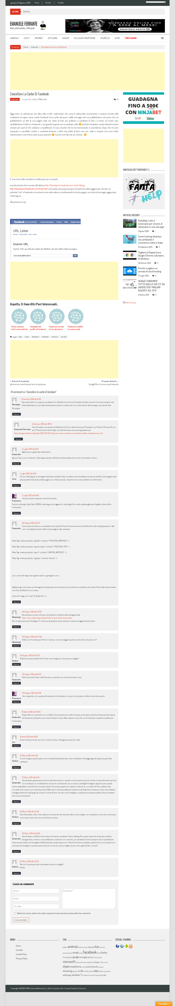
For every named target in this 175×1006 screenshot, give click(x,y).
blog (20, 337)
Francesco (16, 501)
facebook (45, 337)
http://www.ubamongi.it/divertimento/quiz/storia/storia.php (47, 618)
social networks (91, 966)
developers (35, 337)
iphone (91, 957)
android (72, 946)
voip (104, 971)
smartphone (75, 966)
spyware (101, 967)
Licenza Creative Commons (75, 988)
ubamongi (16, 642)
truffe (81, 970)
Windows (14, 38)
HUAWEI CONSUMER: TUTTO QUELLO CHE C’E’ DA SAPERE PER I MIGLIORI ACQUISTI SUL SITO (151, 286)
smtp (83, 967)
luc (13, 742)
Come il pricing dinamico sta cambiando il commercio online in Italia (51, 11)
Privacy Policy (21, 958)
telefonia (75, 971)
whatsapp (67, 974)
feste (99, 953)
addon (65, 947)
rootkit (102, 962)
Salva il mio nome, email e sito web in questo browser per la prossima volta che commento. (54, 913)
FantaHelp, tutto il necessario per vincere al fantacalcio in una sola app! (151, 223)
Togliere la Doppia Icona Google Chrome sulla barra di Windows (151, 255)
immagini (83, 957)
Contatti (61, 3)
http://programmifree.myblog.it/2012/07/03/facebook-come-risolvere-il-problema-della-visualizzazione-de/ (58, 433)
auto (85, 947)
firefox (104, 952)
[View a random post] (162, 38)
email (75, 952)
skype (66, 966)
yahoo (97, 975)
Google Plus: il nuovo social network (103, 384)
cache (27, 337)
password (90, 962)
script (105, 962)
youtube (102, 975)
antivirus (81, 947)
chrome (102, 947)
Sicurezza (105, 38)
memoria (55, 337)
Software (52, 38)
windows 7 (77, 974)
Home (37, 3)
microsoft (69, 961)
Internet (39, 38)
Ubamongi (16, 617)
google (76, 956)
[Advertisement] (87, 71)
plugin (97, 962)
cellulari (90, 947)
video (96, 971)
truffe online (88, 971)
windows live (86, 975)
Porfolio (48, 3)
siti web (63, 337)
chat (96, 947)
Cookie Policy (21, 954)
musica (78, 962)
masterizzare (98, 957)
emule (80, 953)
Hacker (65, 38)
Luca (14, 479)
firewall (65, 957)
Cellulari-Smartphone (84, 38)
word (93, 975)
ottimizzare (83, 962)
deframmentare (67, 953)
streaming (67, 970)
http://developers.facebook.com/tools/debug (65, 185)
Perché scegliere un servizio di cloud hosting (149, 270)
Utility (27, 38)
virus (101, 971)
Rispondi (16, 414)
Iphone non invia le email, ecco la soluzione (28, 384)
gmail (70, 957)
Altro (117, 38)
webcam (108, 971)
